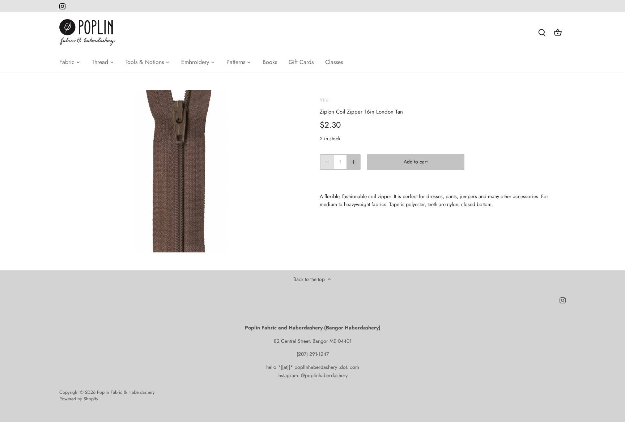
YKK (324, 100)
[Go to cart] (557, 32)
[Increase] (353, 162)
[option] (180, 171)
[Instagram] (62, 6)
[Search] (542, 32)
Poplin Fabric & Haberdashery (126, 392)
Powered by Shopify (78, 399)
